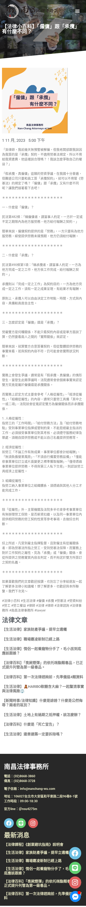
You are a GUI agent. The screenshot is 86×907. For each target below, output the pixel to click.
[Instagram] (75, 882)
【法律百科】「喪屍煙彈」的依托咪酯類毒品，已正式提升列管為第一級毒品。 (42, 665)
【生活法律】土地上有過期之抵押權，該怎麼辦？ (41, 715)
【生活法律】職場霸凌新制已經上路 (31, 639)
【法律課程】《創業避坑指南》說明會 (33, 844)
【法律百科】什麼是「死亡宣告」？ (31, 724)
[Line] (75, 868)
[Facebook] (75, 853)
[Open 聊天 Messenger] (75, 896)
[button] (77, 11)
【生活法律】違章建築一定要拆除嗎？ (32, 734)
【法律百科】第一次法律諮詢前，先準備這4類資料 (42, 677)
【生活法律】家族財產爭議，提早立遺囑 (34, 629)
